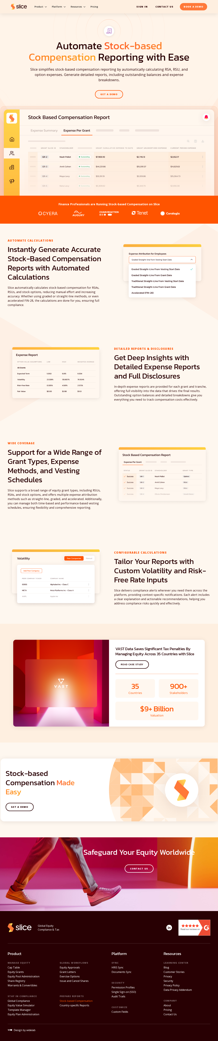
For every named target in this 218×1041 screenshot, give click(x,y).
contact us (164, 6)
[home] (19, 7)
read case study (132, 664)
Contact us (139, 868)
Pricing (94, 6)
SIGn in (142, 6)
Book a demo (193, 6)
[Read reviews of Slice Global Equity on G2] (194, 927)
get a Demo (109, 94)
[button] (41, 6)
